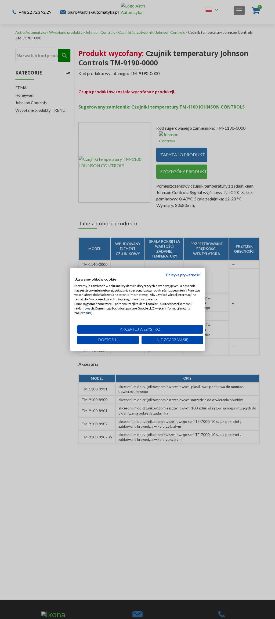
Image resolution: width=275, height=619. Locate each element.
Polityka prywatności (183, 275)
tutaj (89, 313)
